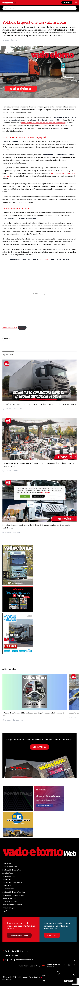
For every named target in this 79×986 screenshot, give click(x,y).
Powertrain (6, 879)
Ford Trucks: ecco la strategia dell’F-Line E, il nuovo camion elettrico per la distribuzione (36, 526)
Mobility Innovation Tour (12, 905)
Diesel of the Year (9, 898)
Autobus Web (7, 873)
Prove (17, 409)
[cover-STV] (39, 633)
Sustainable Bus (8, 876)
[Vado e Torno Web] (9, 2)
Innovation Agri (8, 908)
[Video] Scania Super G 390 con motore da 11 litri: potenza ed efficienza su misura (39, 404)
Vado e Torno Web (9, 867)
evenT (4, 911)
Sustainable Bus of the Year (13, 895)
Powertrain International (12, 882)
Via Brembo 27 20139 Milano (16, 951)
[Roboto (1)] (39, 599)
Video (21, 409)
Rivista (17, 720)
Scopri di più (52, 935)
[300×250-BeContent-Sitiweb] (49, 798)
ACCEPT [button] (25, 496)
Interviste (17, 532)
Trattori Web (7, 886)
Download (22, 328)
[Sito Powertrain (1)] (18, 798)
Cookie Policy (35, 966)
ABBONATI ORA (39, 747)
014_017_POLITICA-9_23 (9, 328)
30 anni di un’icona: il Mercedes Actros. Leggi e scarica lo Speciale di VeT (33, 714)
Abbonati (67, 2)
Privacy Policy (23, 966)
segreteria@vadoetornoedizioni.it (18, 960)
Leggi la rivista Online (19, 935)
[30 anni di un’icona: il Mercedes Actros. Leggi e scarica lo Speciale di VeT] (34, 692)
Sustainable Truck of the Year (13, 892)
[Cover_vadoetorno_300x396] (39, 565)
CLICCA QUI (45, 259)
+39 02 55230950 (11, 955)
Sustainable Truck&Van (11, 870)
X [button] (61, 488)
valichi (7, 338)
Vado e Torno (7, 863)
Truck (21, 720)
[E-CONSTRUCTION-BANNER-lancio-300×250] (18, 824)
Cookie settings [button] (38, 496)
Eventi (17, 470)
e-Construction (8, 889)
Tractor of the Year (9, 901)
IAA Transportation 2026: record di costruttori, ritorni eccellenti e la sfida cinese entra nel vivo (38, 464)
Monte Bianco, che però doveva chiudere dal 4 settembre (43, 123)
